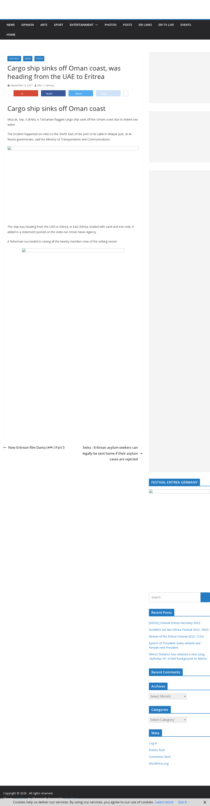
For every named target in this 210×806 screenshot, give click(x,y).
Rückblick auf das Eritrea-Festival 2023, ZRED (179, 630)
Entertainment (82, 25)
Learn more (164, 802)
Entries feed (157, 750)
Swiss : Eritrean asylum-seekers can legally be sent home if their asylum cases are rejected (110, 453)
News (11, 25)
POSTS (127, 25)
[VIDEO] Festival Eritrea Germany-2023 (174, 623)
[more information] (126, 94)
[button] (96, 25)
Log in (153, 743)
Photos (110, 25)
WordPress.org (159, 763)
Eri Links (145, 25)
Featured (14, 58)
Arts (43, 25)
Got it (182, 802)
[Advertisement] (179, 77)
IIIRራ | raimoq (46, 85)
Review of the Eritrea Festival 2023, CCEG (176, 636)
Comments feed (159, 757)
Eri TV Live (166, 25)
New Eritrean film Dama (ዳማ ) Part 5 (36, 447)
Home (11, 34)
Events (185, 25)
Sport (58, 25)
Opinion (27, 25)
